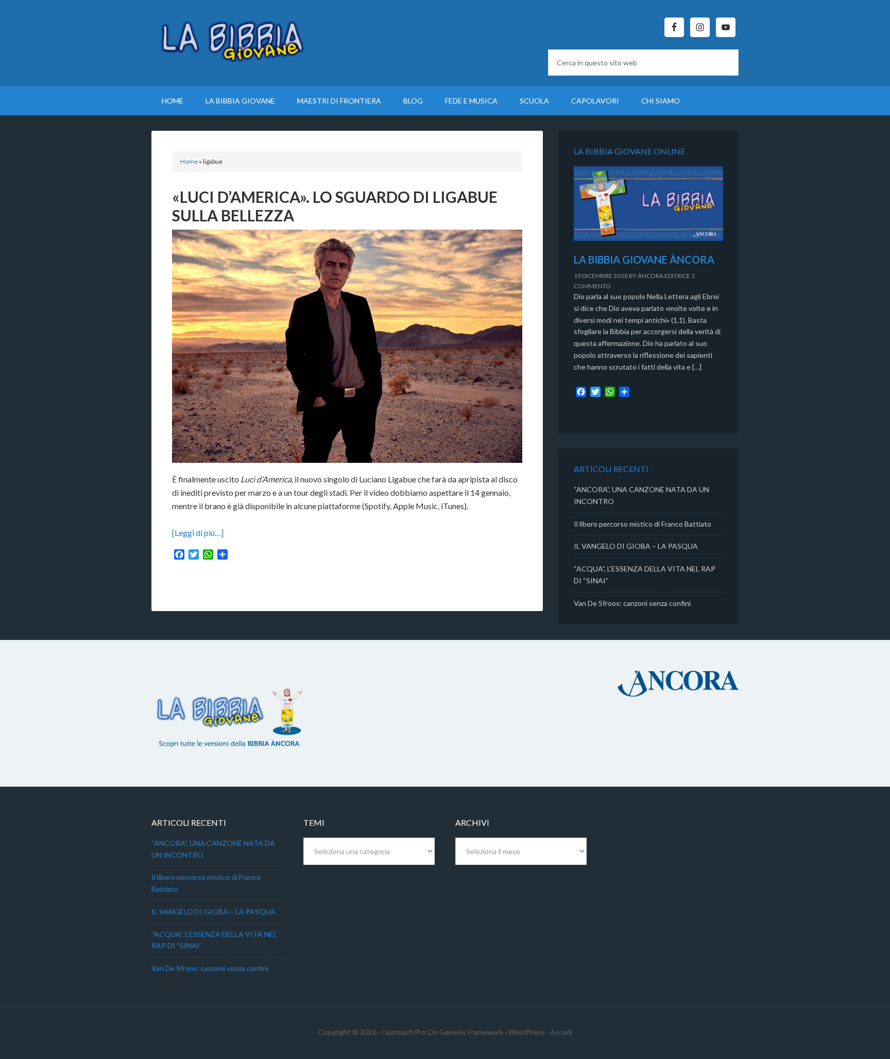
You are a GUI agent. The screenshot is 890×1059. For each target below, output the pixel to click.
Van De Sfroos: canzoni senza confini (632, 603)
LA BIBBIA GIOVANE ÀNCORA (644, 259)
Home (189, 161)
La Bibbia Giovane (239, 36)
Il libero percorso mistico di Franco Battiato (642, 523)
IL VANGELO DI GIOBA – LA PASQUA (636, 546)
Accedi (561, 1032)
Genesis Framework (471, 1032)
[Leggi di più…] (198, 532)
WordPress (526, 1032)
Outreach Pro (404, 1032)
